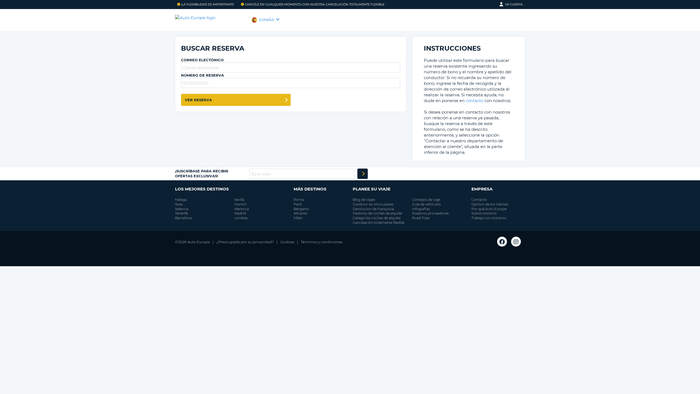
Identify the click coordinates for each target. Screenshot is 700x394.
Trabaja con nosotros (488, 218)
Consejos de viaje (426, 200)
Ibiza (179, 204)
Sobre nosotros (484, 213)
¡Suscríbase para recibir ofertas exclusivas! (201, 173)
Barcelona (183, 218)
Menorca (241, 209)
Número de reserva (202, 75)
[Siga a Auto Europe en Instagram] (516, 242)
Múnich (240, 204)
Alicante (300, 213)
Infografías (421, 209)
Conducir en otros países (373, 204)
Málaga (181, 200)
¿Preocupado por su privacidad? (245, 242)
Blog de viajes (364, 200)
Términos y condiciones (321, 242)
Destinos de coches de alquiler (377, 213)
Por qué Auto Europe (488, 209)
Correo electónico (202, 60)
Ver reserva (198, 100)
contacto (474, 100)
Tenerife (181, 213)
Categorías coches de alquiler (377, 218)
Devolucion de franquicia (373, 209)
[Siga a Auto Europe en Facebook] (502, 242)
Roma (299, 200)
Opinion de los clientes (489, 204)
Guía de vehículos (426, 204)
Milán (298, 218)
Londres (241, 218)
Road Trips (421, 218)
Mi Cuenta (514, 4)
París (298, 204)
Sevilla (239, 200)
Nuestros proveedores (430, 213)
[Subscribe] (362, 174)
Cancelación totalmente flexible (378, 223)
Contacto (479, 200)
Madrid (240, 213)
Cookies (287, 242)
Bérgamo (301, 209)
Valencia (181, 209)
